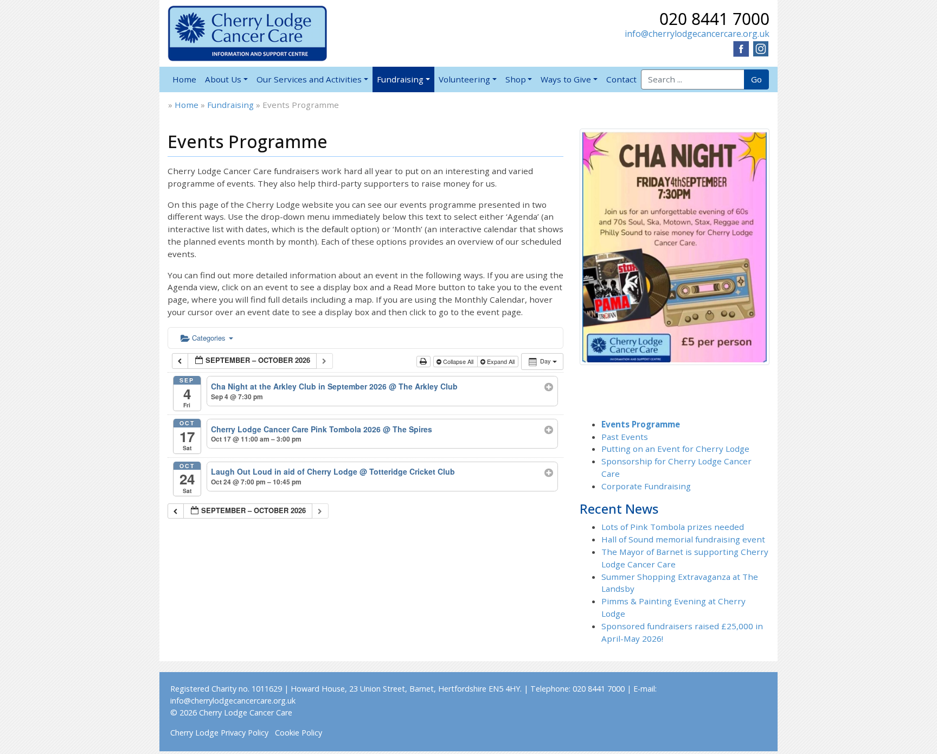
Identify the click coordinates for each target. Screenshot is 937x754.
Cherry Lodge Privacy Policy (219, 732)
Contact (621, 79)
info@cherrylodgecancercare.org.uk (697, 34)
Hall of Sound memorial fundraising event (683, 539)
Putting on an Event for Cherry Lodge (675, 448)
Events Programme (640, 424)
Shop (515, 79)
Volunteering (464, 79)
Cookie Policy (298, 732)
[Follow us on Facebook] (741, 48)
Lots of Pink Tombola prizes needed (672, 526)
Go (756, 79)
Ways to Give (566, 79)
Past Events (624, 436)
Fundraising (400, 79)
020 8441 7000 (714, 19)
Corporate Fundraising (646, 486)
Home (184, 79)
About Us (223, 79)
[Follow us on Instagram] (760, 48)
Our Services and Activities (309, 79)
